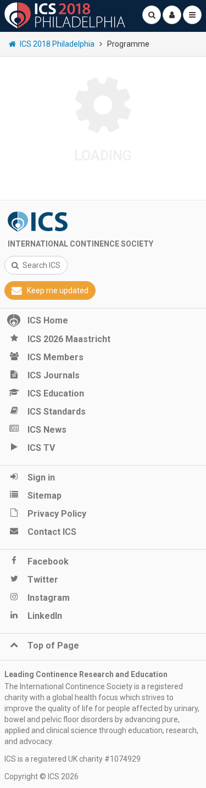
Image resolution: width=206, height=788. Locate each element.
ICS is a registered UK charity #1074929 (72, 759)
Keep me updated (57, 290)
